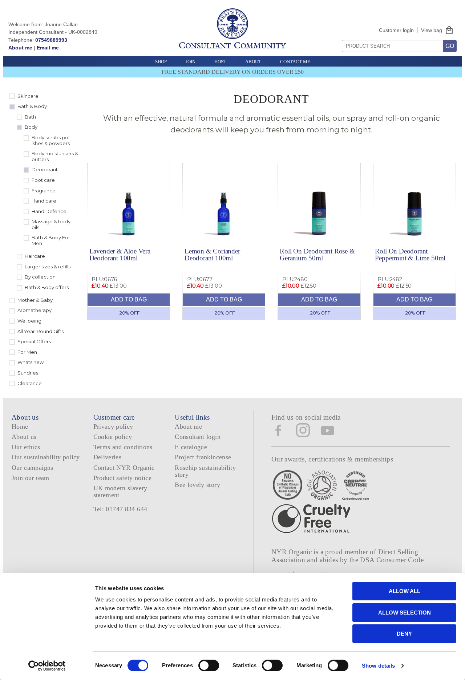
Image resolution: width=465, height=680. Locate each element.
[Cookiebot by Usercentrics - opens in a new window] (47, 665)
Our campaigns (32, 467)
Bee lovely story (197, 484)
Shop (161, 61)
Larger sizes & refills (47, 266)
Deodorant (45, 169)
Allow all (404, 591)
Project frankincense (203, 457)
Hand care (44, 201)
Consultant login (198, 436)
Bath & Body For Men (51, 240)
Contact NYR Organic (124, 467)
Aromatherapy (34, 310)
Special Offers (34, 341)
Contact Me (295, 61)
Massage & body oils (51, 224)
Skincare (28, 96)
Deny (404, 634)
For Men (27, 352)
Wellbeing (29, 321)
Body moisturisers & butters (55, 156)
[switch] (208, 665)
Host (220, 61)
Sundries (27, 373)
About (253, 61)
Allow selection (404, 612)
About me (20, 48)
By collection (40, 277)
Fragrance (44, 190)
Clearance (29, 383)
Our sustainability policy (46, 457)
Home (20, 426)
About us (24, 436)
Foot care (43, 180)
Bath (30, 117)
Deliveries (107, 457)
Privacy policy (113, 426)
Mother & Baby (35, 300)
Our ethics (26, 447)
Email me (48, 48)
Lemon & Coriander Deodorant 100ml (212, 254)
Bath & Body (32, 106)
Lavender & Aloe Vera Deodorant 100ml (119, 254)
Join (190, 61)
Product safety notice (122, 477)
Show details (378, 666)
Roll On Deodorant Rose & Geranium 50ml (317, 254)
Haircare (35, 256)
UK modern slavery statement (120, 491)
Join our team (30, 477)
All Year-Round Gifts (40, 331)
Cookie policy (112, 436)
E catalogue (191, 447)
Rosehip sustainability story (205, 471)
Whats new (30, 362)
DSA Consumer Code (392, 560)
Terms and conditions (123, 447)
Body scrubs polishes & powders (51, 140)
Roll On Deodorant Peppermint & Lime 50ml (410, 254)
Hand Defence (49, 211)
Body (31, 127)
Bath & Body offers (47, 287)
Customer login (396, 30)
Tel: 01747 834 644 (120, 509)
